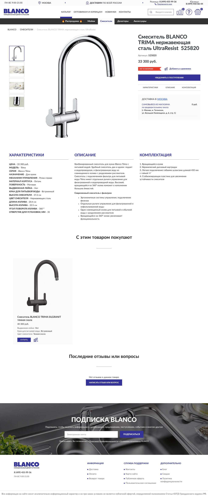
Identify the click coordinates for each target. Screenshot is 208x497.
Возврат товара (96, 479)
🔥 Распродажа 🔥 (72, 21)
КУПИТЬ (24, 340)
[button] (163, 4)
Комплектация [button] (189, 87)
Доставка (93, 469)
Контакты (125, 12)
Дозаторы (123, 21)
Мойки (91, 21)
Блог (164, 469)
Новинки (110, 12)
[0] (197, 12)
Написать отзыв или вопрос (104, 383)
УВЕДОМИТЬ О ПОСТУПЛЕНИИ (169, 78)
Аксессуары (140, 21)
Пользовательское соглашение (141, 483)
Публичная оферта (135, 479)
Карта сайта (131, 474)
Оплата (92, 474)
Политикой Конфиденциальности (103, 441)
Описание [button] (170, 87)
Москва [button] (162, 99)
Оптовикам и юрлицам (88, 12)
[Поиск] (151, 12)
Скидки (166, 474)
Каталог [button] (66, 12)
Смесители (106, 21)
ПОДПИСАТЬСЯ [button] (131, 434)
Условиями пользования (130, 441)
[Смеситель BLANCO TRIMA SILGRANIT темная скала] (42, 286)
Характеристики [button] (150, 87)
